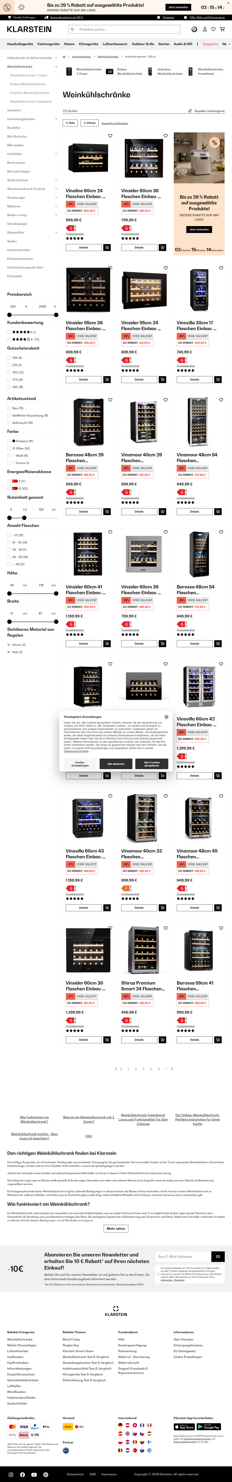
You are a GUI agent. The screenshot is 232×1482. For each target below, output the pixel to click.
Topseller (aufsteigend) (209, 111)
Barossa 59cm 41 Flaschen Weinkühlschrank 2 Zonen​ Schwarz (197, 986)
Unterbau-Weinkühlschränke (29, 93)
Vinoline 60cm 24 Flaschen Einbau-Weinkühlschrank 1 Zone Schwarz (86, 193)
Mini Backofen (17, 136)
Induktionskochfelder (21, 1397)
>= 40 (18, 564)
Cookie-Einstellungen (188, 1357)
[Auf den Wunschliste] (110, 136)
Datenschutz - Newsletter (173, 1280)
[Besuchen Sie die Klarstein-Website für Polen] (120, 1442)
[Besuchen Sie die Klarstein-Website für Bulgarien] (142, 1442)
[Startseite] (67, 56)
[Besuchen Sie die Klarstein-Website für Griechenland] (149, 1450)
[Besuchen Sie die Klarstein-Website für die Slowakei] (135, 1433)
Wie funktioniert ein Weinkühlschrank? (34, 1119)
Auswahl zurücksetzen (115, 123)
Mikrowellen (15, 145)
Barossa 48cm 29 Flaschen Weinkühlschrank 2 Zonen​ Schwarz (86, 457)
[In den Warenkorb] (107, 247)
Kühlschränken (94, 1213)
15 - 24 (19, 542)
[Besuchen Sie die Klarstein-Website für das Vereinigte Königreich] (127, 1433)
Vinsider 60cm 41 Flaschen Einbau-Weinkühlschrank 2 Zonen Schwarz (86, 589)
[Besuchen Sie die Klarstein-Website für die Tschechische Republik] (142, 1433)
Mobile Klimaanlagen (21, 1345)
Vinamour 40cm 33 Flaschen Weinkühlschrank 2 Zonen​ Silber (141, 854)
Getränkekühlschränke (22, 1380)
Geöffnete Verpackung (30, 415)
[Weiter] (229, 44)
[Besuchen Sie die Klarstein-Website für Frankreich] (142, 1425)
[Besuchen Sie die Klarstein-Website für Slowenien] (142, 1450)
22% (17, 365)
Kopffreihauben (17, 1363)
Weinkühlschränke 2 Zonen (28, 75)
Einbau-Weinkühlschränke (28, 84)
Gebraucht (22, 422)
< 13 (17, 535)
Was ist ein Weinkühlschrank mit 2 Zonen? (88, 1119)
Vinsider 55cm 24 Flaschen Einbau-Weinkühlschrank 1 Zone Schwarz (141, 325)
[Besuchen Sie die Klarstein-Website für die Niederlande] (127, 1450)
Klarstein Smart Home (78, 1351)
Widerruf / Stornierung (134, 1357)
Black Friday (71, 1339)
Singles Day (71, 1345)
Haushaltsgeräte (81, 56)
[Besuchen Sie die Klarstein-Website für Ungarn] (149, 1433)
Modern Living (17, 215)
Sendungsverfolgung (132, 1345)
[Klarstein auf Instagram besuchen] (10, 1474)
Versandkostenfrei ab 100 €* (67, 17)
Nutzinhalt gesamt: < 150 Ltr (140, 56)
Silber (22, 448)
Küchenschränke (18, 250)
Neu (17, 408)
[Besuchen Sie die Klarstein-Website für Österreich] (127, 1425)
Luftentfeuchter (18, 1351)
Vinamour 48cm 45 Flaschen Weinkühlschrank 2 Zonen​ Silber (197, 854)
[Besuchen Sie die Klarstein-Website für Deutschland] (120, 1425)
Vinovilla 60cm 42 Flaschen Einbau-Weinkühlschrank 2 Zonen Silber (197, 722)
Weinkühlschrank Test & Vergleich (86, 1357)
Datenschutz (75, 1474)
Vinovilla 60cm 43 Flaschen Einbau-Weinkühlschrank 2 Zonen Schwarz (86, 854)
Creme (22, 463)
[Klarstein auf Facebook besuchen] (22, 1474)
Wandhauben (16, 1392)
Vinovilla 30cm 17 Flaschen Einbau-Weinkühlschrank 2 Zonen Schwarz (197, 325)
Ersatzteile (14, 276)
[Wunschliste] (213, 29)
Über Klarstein (183, 1339)
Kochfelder (14, 154)
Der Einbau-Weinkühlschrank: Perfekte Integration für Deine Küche (197, 1119)
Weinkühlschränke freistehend (31, 101)
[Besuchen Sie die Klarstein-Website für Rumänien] (135, 1442)
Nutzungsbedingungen (185, 1442)
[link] (88, 157)
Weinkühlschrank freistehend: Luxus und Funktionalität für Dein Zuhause (143, 1119)
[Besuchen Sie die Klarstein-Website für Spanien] (120, 1433)
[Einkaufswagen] (222, 29)
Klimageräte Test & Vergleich (83, 1374)
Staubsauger (16, 197)
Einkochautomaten (20, 258)
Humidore (14, 110)
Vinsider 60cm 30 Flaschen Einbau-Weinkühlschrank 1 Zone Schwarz (86, 986)
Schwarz (24, 441)
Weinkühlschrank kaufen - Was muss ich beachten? (34, 1136)
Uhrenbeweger (17, 224)
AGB (93, 1474)
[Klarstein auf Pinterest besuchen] (45, 1474)
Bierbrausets (16, 162)
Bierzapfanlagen (18, 171)
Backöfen (13, 128)
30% (17, 387)
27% (17, 379)
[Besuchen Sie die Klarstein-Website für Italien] (149, 1425)
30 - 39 (20, 557)
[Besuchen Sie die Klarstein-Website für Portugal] (135, 1450)
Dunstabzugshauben (21, 119)
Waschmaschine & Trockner (26, 189)
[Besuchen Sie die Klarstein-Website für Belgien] (120, 1450)
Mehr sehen (116, 1228)
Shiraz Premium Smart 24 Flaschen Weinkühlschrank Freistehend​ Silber (141, 986)
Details (83, 247)
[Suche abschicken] (72, 29)
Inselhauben (15, 1357)
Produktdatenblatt (75, 234)
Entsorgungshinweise (188, 1345)
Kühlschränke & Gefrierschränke (29, 58)
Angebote (210, 44)
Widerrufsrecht (128, 1363)
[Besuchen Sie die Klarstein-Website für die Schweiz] (135, 1425)
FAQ (89, 1136)
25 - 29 (19, 549)
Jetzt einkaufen (178, 7)
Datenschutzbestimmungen (197, 1439)
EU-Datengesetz (185, 1351)
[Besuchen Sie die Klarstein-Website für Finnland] (149, 1442)
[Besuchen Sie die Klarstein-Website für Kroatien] (127, 1442)
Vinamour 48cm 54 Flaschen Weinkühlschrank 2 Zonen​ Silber (197, 457)
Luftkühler (14, 1386)
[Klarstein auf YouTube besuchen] (34, 1474)
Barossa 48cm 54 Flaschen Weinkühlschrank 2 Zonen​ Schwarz (197, 589)
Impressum (109, 1474)
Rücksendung (127, 1351)
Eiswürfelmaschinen (21, 1374)
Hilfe (121, 1339)
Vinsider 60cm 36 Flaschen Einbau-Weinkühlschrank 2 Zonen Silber (141, 589)
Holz (17, 652)
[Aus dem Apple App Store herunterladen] (184, 1427)
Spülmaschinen (17, 180)
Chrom (19, 644)
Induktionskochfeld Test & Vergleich (87, 1368)
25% (18, 372)
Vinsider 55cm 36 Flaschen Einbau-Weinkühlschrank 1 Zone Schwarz (86, 325)
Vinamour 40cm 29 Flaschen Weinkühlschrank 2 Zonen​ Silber (141, 457)
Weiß (21, 455)
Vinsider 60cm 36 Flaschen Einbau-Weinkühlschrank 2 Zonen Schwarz (141, 193)
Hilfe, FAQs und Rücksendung (207, 17)
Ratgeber (169, 17)
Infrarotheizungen (19, 1368)
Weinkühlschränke (19, 66)
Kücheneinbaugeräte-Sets (25, 267)
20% (17, 357)
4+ (34, 339)
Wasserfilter (15, 232)
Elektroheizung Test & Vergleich (84, 1380)
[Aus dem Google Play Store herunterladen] (208, 1426)
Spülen (12, 241)
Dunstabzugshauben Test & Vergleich (88, 1363)
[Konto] (205, 29)
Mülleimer (14, 206)
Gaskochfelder (17, 1403)
